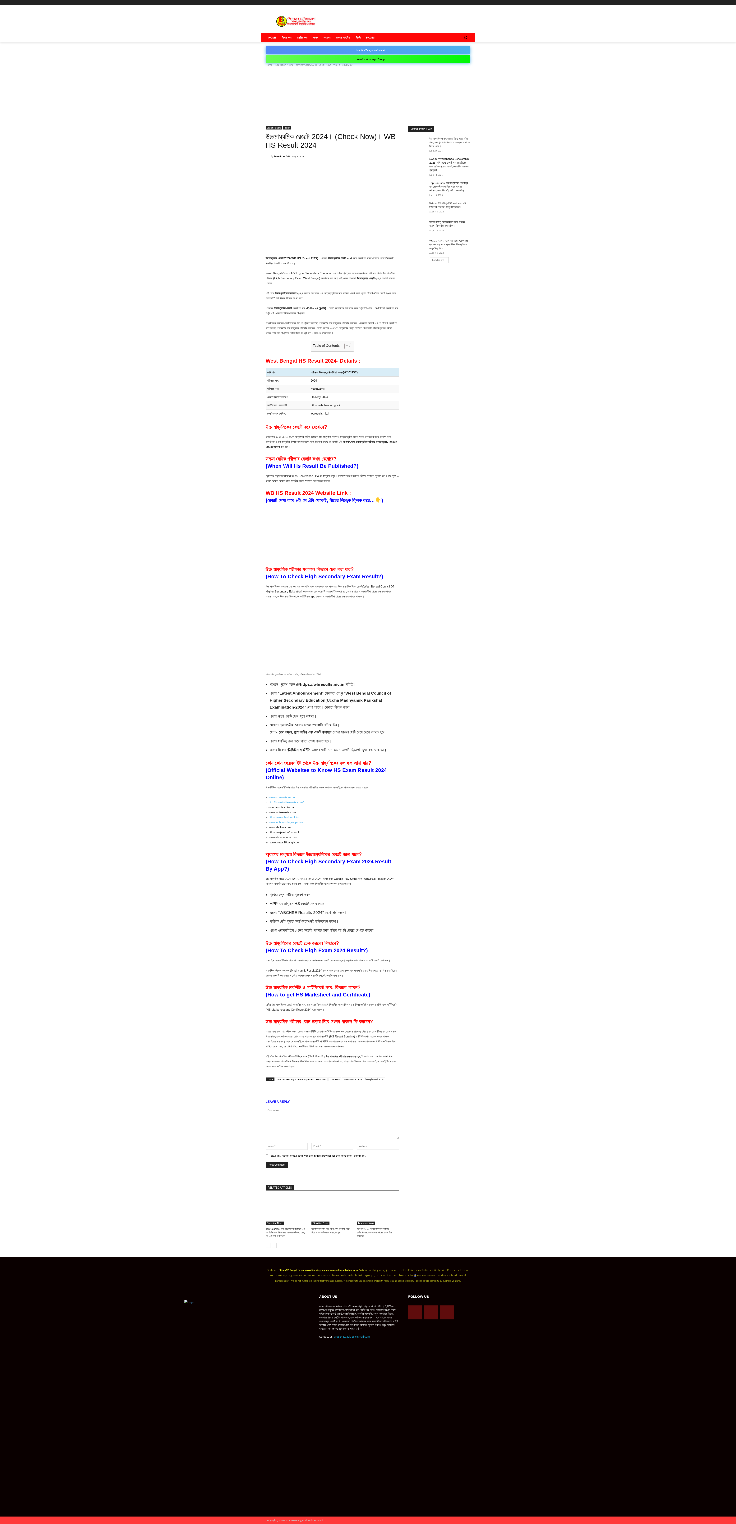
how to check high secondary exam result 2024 (301, 1079)
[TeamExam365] (268, 156)
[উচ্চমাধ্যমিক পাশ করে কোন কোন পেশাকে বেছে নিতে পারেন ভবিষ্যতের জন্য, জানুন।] (332, 1210)
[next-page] (274, 1245)
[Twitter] (463, 3)
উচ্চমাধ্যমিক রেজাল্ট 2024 (374, 1079)
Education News (284, 64)
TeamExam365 (282, 156)
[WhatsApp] (311, 166)
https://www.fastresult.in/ (284, 817)
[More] (338, 166)
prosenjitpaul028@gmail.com (352, 1336)
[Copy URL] (328, 166)
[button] (465, 37)
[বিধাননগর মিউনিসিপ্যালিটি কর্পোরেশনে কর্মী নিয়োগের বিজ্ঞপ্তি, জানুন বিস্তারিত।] (417, 208)
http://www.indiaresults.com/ (286, 802)
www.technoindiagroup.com (286, 822)
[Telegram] (457, 3)
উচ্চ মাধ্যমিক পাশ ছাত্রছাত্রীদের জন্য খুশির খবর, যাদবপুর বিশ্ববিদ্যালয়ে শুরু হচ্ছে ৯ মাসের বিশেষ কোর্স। (449, 142)
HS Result (335, 1079)
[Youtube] (468, 3)
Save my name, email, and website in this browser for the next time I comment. (318, 1155)
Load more (438, 260)
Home (269, 64)
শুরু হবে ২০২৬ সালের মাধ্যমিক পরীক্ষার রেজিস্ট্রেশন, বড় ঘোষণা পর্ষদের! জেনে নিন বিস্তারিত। (374, 1232)
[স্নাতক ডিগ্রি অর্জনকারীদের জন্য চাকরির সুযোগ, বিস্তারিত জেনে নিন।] (417, 226)
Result (287, 127)
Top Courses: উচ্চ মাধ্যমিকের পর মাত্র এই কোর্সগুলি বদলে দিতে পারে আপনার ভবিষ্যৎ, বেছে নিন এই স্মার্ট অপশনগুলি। (285, 1232)
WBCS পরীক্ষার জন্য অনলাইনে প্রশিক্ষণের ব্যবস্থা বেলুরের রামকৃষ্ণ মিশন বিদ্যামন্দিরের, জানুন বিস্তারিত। (448, 244)
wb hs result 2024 (353, 1079)
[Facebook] (452, 3)
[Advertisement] (368, 97)
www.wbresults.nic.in (282, 797)
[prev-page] (268, 1245)
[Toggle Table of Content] (346, 346)
